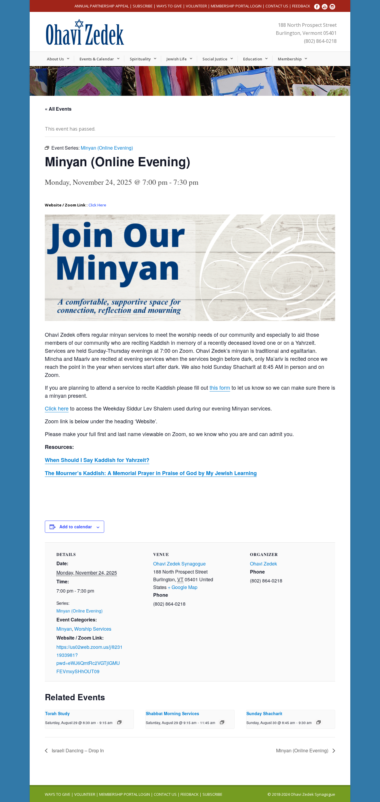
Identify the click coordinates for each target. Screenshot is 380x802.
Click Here (97, 205)
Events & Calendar (97, 59)
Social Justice (214, 59)
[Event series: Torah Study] (119, 722)
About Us (55, 59)
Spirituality (140, 59)
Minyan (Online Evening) (79, 611)
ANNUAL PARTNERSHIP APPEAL (102, 6)
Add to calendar (75, 527)
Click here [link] (57, 408)
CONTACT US (276, 6)
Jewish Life (177, 59)
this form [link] (220, 387)
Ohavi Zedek (263, 563)
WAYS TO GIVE (169, 6)
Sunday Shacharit (264, 713)
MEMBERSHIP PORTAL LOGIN (236, 6)
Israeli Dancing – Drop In (77, 750)
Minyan (64, 628)
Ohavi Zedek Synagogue (179, 563)
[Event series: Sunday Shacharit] (318, 722)
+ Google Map (182, 587)
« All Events (58, 108)
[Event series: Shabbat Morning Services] (222, 722)
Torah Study (57, 713)
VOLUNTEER (196, 6)
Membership (290, 59)
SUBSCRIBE (143, 6)
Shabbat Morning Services (172, 713)
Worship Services (92, 628)
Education (252, 59)
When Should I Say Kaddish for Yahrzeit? (97, 460)
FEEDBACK (301, 6)
